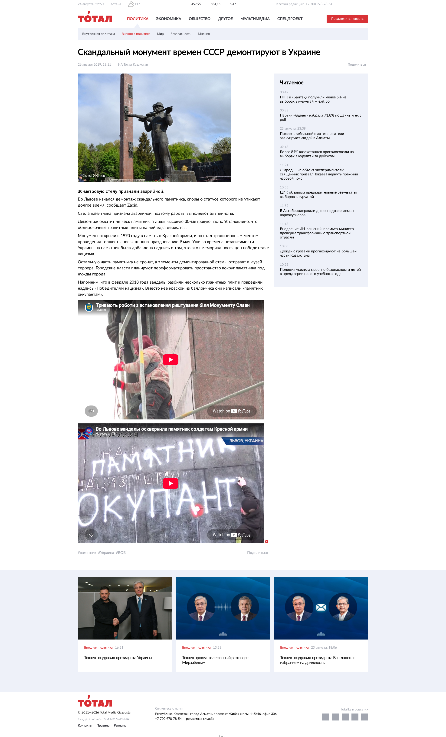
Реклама (120, 725)
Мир (160, 34)
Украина (107, 553)
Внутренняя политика (98, 34)
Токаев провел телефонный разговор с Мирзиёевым (215, 660)
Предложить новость (347, 18)
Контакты (85, 725)
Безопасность (181, 34)
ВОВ (122, 553)
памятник (88, 553)
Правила (103, 725)
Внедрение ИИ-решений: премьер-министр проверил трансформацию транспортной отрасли (317, 233)
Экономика (168, 19)
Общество (199, 19)
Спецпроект (289, 19)
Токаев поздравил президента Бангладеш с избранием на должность (317, 660)
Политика (137, 19)
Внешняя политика (136, 34)
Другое (225, 19)
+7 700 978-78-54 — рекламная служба (184, 718)
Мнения (204, 34)
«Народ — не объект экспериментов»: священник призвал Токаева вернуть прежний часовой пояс (319, 174)
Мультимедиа (255, 19)
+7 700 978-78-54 (319, 4)
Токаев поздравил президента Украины (118, 658)
